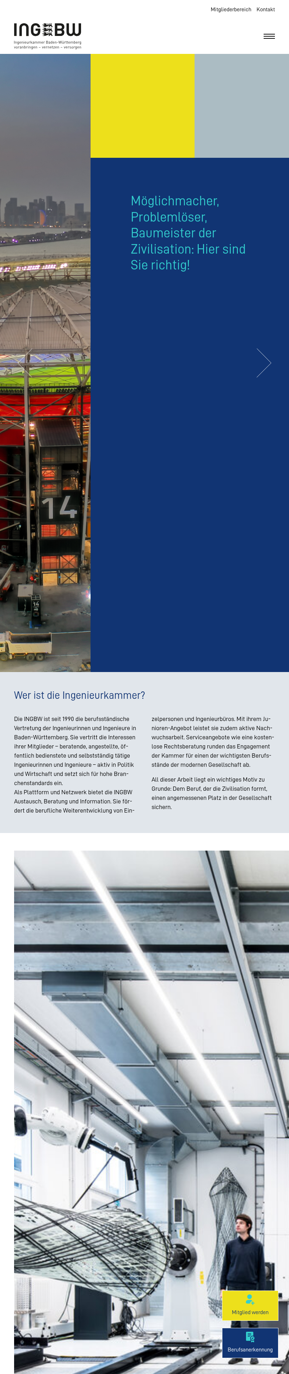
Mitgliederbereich (231, 9)
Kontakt (266, 9)
